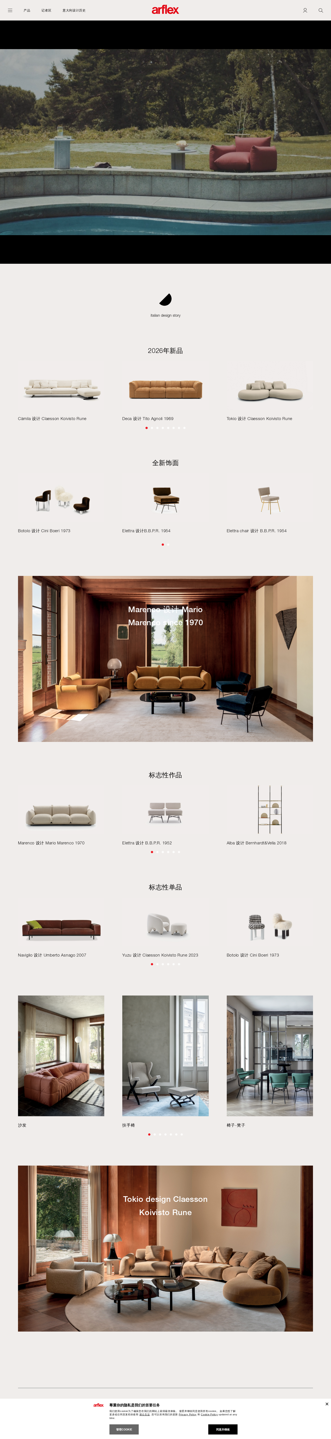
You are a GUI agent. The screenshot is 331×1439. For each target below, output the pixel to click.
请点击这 (144, 1414)
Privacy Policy (188, 1414)
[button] (146, 428)
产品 (27, 10)
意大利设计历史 (74, 10)
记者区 (46, 10)
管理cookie (124, 1429)
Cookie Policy (209, 1414)
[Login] (305, 10)
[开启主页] (10, 10)
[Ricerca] (321, 10)
